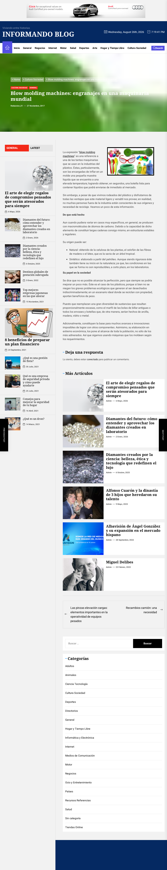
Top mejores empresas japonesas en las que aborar (35, 293)
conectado (92, 359)
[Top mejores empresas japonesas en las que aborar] (12, 294)
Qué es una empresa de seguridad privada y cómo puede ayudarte (36, 380)
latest (35, 148)
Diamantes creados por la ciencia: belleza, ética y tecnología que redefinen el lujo (35, 252)
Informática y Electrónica (79, 738)
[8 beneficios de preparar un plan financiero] (29, 323)
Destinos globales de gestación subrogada (35, 273)
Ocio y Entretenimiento (78, 783)
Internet (52, 48)
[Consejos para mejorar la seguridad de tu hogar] (12, 403)
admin (109, 400)
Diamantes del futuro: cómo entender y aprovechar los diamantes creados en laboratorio (36, 226)
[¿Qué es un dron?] (12, 423)
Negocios (40, 48)
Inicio (17, 48)
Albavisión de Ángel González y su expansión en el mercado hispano (133, 530)
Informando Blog (35, 34)
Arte (94, 48)
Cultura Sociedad (137, 48)
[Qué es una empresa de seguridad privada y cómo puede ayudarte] (12, 381)
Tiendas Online (74, 827)
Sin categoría (73, 818)
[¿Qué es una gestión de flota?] (12, 362)
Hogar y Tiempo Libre (112, 48)
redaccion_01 (17, 105)
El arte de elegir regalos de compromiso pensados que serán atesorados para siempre (28, 199)
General (27, 48)
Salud (73, 48)
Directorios (71, 711)
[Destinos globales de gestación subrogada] (12, 276)
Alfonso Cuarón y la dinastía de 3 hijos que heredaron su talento (132, 494)
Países (69, 791)
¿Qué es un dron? (33, 419)
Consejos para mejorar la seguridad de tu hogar (36, 402)
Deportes (84, 48)
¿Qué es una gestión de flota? (35, 359)
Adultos (69, 666)
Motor (63, 48)
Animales (70, 675)
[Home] (7, 48)
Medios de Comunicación (80, 756)
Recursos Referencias (78, 800)
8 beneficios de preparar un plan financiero (27, 341)
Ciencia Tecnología (76, 684)
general (12, 148)
